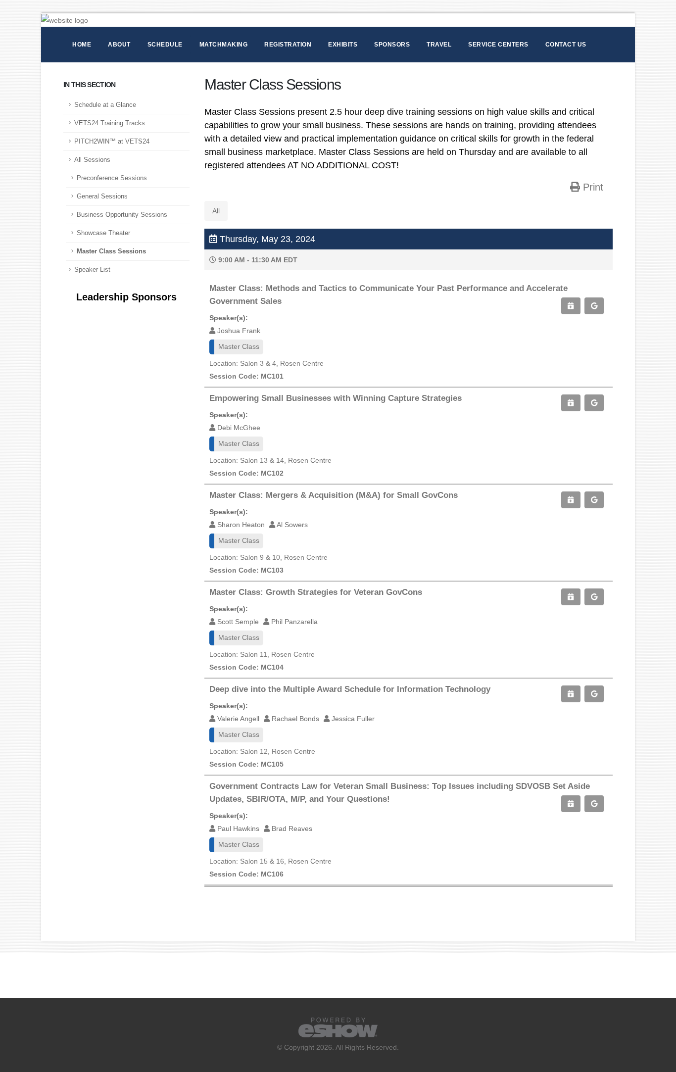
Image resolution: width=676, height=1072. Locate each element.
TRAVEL (439, 44)
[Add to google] (594, 305)
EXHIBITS (342, 44)
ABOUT (119, 44)
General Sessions (102, 196)
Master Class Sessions (111, 251)
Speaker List (92, 269)
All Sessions (92, 159)
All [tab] (216, 211)
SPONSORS (392, 44)
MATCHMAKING (223, 44)
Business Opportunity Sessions (122, 214)
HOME (81, 44)
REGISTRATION (287, 44)
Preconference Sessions (112, 178)
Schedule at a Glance (105, 104)
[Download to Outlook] (570, 305)
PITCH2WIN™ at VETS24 (111, 141)
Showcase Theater (103, 233)
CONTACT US (565, 44)
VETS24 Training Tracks (109, 123)
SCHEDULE (165, 44)
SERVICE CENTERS (498, 44)
